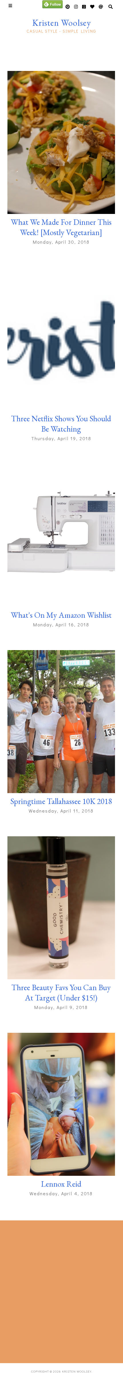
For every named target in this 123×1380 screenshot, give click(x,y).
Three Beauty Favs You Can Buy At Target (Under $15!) (61, 992)
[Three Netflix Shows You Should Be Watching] (61, 338)
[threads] (92, 6)
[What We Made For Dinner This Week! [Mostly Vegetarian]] (61, 142)
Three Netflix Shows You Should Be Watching (61, 423)
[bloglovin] (101, 6)
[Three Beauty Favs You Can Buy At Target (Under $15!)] (61, 907)
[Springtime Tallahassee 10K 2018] (61, 721)
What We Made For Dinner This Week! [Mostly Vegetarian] (61, 227)
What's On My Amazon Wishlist (61, 615)
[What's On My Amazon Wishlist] (61, 535)
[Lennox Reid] (61, 1104)
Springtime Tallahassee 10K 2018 (61, 801)
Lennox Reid (61, 1184)
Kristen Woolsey (61, 22)
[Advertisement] (61, 1290)
